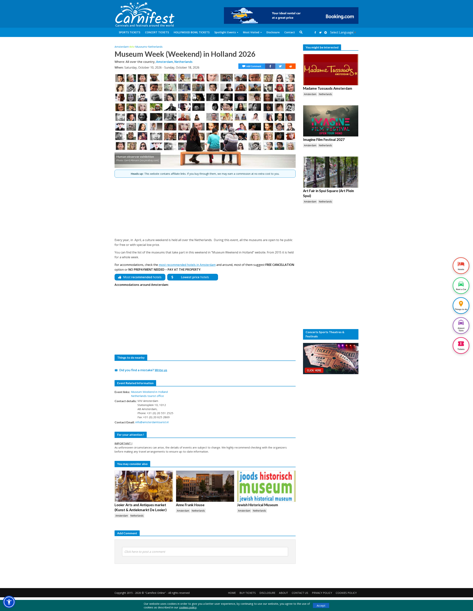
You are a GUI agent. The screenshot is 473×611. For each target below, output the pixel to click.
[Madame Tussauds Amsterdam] (330, 69)
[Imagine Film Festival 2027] (330, 121)
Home (232, 593)
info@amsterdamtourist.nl (152, 422)
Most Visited (251, 32)
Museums (141, 46)
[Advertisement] (205, 206)
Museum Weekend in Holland (149, 392)
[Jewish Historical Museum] (266, 486)
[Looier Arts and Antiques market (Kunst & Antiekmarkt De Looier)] (144, 486)
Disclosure (273, 32)
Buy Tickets (247, 593)
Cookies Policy (346, 593)
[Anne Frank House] (205, 486)
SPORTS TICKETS (129, 32)
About (283, 593)
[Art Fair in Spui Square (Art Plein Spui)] (330, 172)
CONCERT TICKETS (157, 32)
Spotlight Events (225, 32)
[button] (9, 602)
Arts (132, 46)
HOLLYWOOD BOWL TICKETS (192, 32)
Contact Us (300, 593)
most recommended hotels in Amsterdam (187, 265)
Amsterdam (122, 46)
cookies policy (188, 607)
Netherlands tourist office (147, 396)
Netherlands (155, 46)
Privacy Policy (322, 593)
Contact (289, 32)
